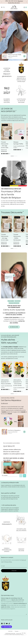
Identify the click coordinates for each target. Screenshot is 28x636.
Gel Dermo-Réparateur (14, 430)
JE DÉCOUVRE (14, 327)
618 (21, 2)
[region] (14, 2)
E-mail (3, 566)
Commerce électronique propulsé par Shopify (14, 634)
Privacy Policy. (8, 561)
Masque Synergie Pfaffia (14, 54)
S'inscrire (14, 570)
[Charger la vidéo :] (14, 275)
